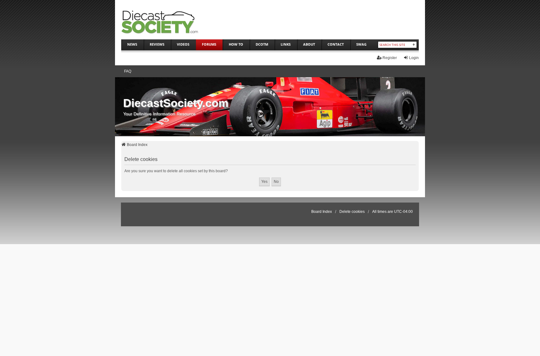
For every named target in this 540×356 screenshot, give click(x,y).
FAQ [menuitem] (127, 71)
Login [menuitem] (414, 58)
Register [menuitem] (389, 58)
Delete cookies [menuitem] (352, 211)
